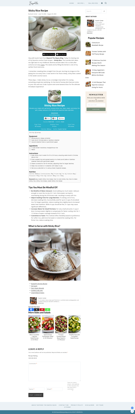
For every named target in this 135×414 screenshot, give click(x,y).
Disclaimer (89, 405)
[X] (36, 309)
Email (49, 389)
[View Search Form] (106, 3)
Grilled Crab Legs (37, 290)
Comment (33, 364)
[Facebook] (31, 309)
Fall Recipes (93, 3)
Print (48, 118)
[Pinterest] (101, 3)
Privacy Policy (77, 405)
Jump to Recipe (49, 54)
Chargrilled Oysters (37, 293)
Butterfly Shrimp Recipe (39, 284)
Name (31, 389)
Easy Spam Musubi (37, 288)
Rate (62, 118)
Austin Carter (33, 14)
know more (41, 303)
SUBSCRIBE (96, 109)
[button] (51, 113)
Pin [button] (55, 118)
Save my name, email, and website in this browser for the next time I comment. (73, 386)
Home (71, 3)
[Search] (104, 11)
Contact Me (64, 405)
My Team (99, 405)
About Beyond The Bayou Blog (44, 405)
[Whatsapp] (47, 309)
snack (43, 65)
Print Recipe (62, 54)
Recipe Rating (32, 356)
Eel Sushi (34, 286)
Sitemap (67, 407)
